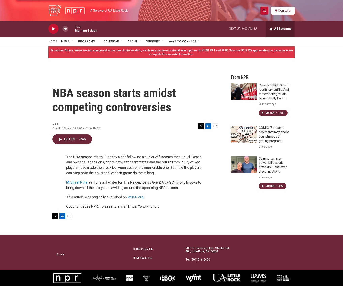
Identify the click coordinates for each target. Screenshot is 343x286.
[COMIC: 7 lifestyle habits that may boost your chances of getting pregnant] (244, 134)
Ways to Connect (182, 41)
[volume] (65, 28)
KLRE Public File (143, 258)
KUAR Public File (143, 249)
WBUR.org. (136, 197)
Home (52, 41)
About (133, 41)
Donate (284, 10)
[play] (53, 29)
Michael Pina (76, 182)
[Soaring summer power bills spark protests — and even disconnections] (244, 164)
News (65, 41)
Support (153, 41)
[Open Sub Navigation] (72, 41)
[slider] (71, 29)
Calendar (111, 41)
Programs (86, 41)
